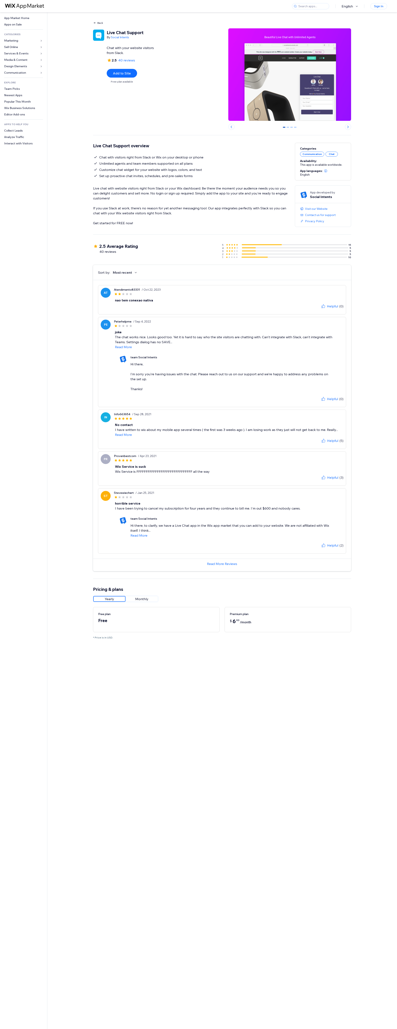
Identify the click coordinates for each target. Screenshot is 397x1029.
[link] (23, 18)
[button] (326, 171)
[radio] (109, 599)
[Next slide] (348, 127)
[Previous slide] (231, 127)
